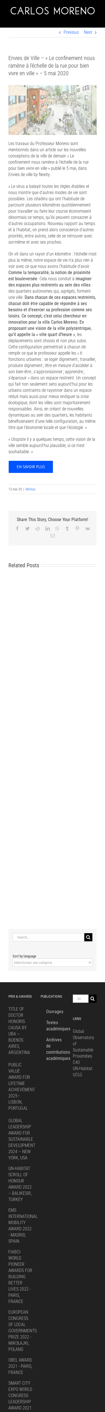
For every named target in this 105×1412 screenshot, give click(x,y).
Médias (30, 489)
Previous (71, 32)
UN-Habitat (82, 1068)
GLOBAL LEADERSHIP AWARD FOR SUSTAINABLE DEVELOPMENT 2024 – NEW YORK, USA (21, 1139)
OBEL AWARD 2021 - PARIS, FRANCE (20, 1366)
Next (88, 32)
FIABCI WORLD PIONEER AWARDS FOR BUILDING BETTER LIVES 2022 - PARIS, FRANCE (20, 1276)
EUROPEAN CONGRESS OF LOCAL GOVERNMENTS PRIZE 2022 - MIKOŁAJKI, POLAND (22, 1330)
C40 (76, 1062)
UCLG (77, 1074)
